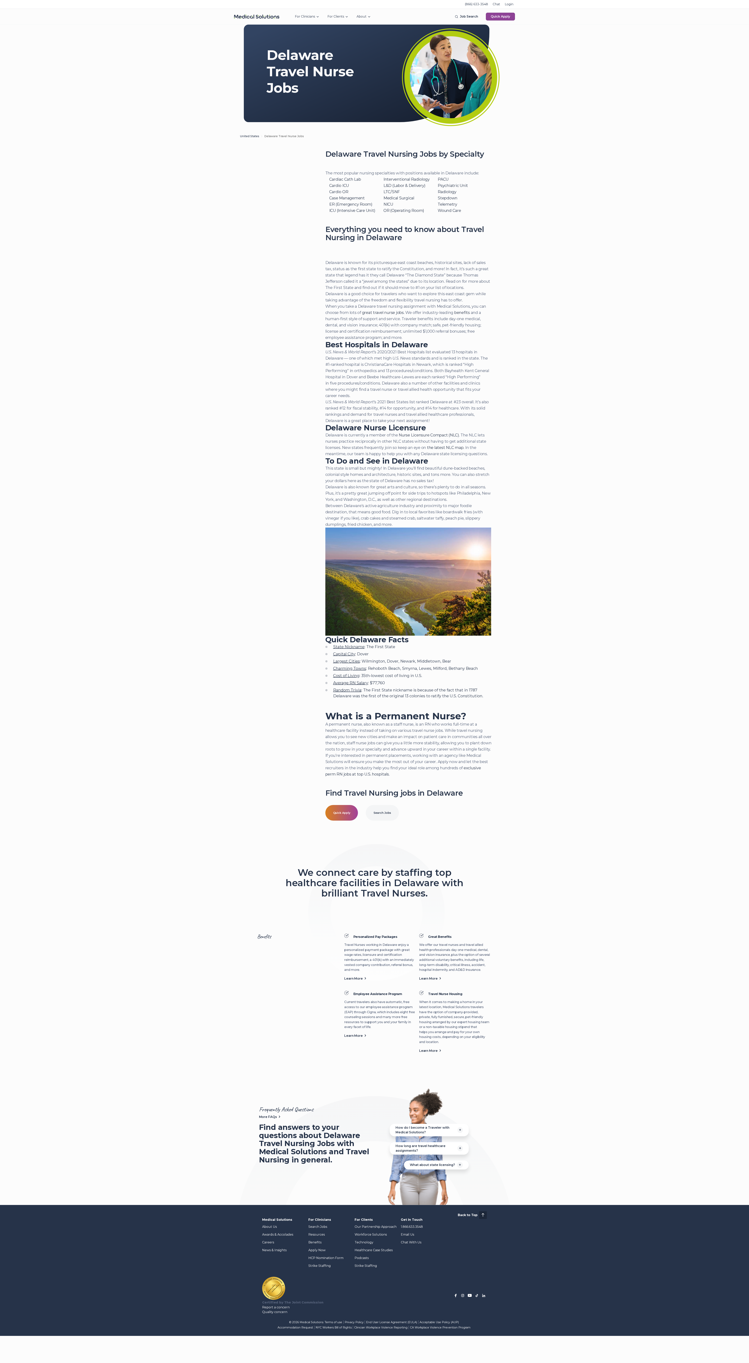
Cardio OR (338, 191)
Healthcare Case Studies (374, 1250)
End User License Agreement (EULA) (391, 1322)
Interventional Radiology (406, 179)
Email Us (407, 1234)
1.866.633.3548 (412, 1227)
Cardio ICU (339, 185)
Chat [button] (496, 4)
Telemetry (447, 204)
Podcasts (362, 1258)
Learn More (353, 978)
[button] (466, 16)
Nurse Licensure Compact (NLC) (429, 435)
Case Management (347, 198)
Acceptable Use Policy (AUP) (439, 1322)
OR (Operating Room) (403, 210)
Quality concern (274, 1312)
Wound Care (449, 210)
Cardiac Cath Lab (345, 179)
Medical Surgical (398, 198)
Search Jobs (382, 813)
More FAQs (268, 1117)
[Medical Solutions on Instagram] (463, 1295)
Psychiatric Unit (453, 185)
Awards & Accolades (277, 1234)
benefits (462, 312)
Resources (316, 1234)
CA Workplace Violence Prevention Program (440, 1327)
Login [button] (509, 4)
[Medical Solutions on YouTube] (470, 1295)
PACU (443, 179)
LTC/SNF (391, 191)
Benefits (314, 1242)
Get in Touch (411, 1220)
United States (249, 136)
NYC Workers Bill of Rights (334, 1327)
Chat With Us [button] (411, 1242)
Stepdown (447, 198)
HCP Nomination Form (325, 1258)
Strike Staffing (319, 1266)
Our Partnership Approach (376, 1227)
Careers (268, 1242)
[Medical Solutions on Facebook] (456, 1295)
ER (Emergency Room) (350, 204)
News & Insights (274, 1250)
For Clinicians (305, 16)
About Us (269, 1227)
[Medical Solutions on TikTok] (477, 1295)
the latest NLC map (445, 447)
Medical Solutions (277, 1220)
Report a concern (276, 1307)
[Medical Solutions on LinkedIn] (484, 1295)
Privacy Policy (354, 1322)
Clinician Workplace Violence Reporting (380, 1327)
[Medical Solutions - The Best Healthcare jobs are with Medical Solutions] (256, 17)
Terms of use (333, 1322)
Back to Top (467, 1215)
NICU (388, 204)
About (362, 16)
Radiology (447, 191)
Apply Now (317, 1250)
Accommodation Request (295, 1327)
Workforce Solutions (371, 1234)
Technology (364, 1242)
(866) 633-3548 (476, 4)
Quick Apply (341, 813)
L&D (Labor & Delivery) (404, 185)
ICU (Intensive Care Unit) (352, 210)
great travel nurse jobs (383, 312)
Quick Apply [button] (500, 16)
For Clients (335, 16)
